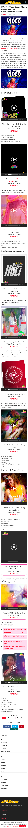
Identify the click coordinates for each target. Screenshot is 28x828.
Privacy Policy (23, 813)
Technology (4, 788)
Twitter (14, 726)
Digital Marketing (5, 751)
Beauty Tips (4, 745)
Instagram (3, 765)
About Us (3, 813)
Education (3, 754)
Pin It (21, 726)
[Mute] (22, 119)
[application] (14, 108)
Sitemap (4, 814)
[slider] (13, 119)
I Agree (23, 826)
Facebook (7, 726)
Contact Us (9, 813)
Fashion (3, 759)
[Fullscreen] (25, 119)
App (2, 739)
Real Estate (4, 779)
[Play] (3, 119)
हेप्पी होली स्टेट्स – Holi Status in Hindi (13, 633)
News (2, 774)
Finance (3, 762)
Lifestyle (3, 771)
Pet (2, 777)
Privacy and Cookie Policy (12, 826)
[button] (14, 108)
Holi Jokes (14, 48)
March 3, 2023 (12, 14)
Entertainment (4, 757)
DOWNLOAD (14, 131)
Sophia (4, 14)
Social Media (4, 785)
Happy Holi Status (6, 48)
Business (3, 748)
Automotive (4, 742)
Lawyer (3, 768)
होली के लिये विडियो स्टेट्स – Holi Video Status (15, 629)
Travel (2, 791)
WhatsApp (13, 729)
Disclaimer (15, 813)
